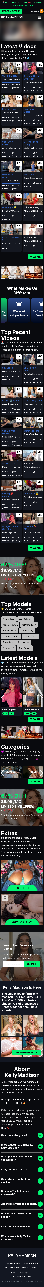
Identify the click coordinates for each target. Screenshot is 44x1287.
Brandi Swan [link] (8, 211)
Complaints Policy (11, 1267)
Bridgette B (8, 648)
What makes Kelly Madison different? (17, 1238)
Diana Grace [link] (29, 178)
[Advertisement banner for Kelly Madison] (22, 272)
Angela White (9, 630)
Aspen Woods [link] (8, 79)
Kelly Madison (29, 625)
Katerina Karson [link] (9, 499)
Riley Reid (8, 642)
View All (35, 256)
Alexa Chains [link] (8, 404)
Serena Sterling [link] (9, 112)
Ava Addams (25, 619)
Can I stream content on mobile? (15, 1181)
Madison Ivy (27, 630)
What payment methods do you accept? (17, 1158)
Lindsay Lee (23, 642)
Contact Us (35, 1267)
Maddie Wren (30, 636)
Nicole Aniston (10, 625)
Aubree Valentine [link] (32, 532)
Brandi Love (9, 619)
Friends (25, 1267)
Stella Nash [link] (29, 148)
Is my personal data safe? (16, 1169)
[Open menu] (39, 17)
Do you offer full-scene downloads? (15, 1193)
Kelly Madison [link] (30, 211)
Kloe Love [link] (6, 243)
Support (9, 1263)
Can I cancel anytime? (14, 1135)
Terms (18, 1263)
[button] (41, 697)
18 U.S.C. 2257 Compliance (21, 1272)
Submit (31, 964)
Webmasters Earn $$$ (22, 1276)
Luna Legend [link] (30, 82)
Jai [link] (25, 115)
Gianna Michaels (11, 636)
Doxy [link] (4, 467)
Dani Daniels (24, 648)
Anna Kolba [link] (7, 148)
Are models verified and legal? (19, 1203)
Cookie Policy (30, 1263)
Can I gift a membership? (15, 1226)
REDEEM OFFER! (11, 11)
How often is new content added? (16, 1215)
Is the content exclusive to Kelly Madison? (17, 1146)
